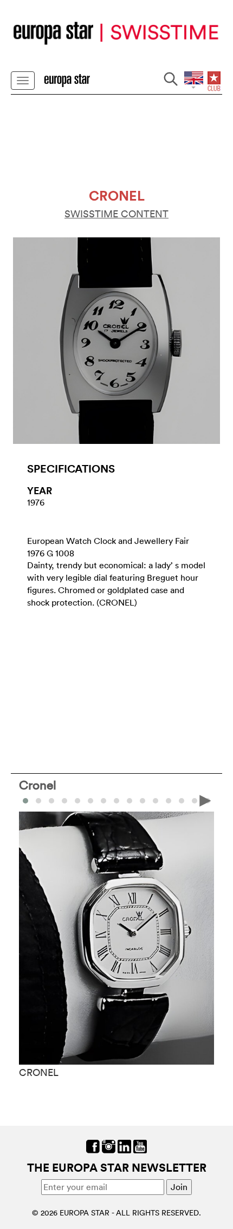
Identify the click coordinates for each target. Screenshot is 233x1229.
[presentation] (28, 799)
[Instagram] (108, 1145)
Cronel (37, 784)
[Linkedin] (124, 1145)
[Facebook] (93, 1145)
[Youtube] (140, 1145)
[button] (38, 801)
